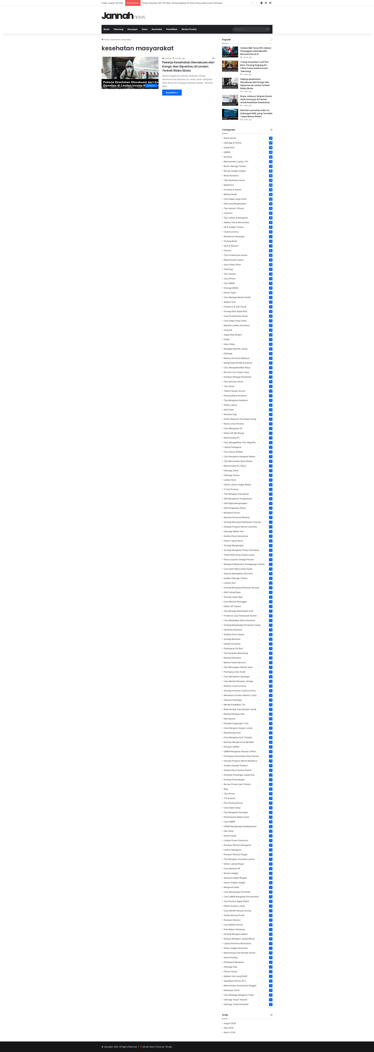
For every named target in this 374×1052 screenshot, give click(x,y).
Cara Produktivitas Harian (236, 316)
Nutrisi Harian (230, 836)
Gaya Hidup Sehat (232, 264)
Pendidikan (172, 29)
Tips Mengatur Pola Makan (236, 494)
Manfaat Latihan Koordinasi (237, 325)
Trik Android (229, 798)
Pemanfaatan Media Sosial (236, 817)
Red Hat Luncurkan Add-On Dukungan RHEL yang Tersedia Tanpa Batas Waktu (256, 113)
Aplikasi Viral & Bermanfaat (236, 222)
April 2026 (228, 1028)
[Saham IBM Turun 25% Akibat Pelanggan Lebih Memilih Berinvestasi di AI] (230, 52)
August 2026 (230, 1023)
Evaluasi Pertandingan (234, 779)
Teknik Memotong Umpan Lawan (239, 555)
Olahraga (228, 353)
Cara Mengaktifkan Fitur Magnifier (240, 442)
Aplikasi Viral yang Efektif (235, 976)
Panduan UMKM (231, 747)
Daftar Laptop (230, 405)
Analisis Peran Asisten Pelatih (237, 770)
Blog (226, 789)
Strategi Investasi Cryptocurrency (240, 690)
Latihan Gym (230, 583)
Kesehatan (157, 29)
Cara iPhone (229, 278)
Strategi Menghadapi (233, 545)
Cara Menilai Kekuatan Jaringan (238, 681)
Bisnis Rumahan (231, 175)
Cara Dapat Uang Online (235, 199)
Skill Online (229, 410)
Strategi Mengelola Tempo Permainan (241, 550)
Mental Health (230, 194)
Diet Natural (229, 719)
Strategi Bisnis (230, 241)
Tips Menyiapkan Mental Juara (238, 667)
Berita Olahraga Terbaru (235, 166)
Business (228, 157)
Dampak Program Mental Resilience (240, 761)
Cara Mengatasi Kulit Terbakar (238, 737)
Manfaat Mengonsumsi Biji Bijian (239, 742)
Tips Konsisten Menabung (236, 653)
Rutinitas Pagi (230, 414)
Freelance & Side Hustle (235, 307)
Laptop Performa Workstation (237, 943)
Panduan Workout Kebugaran (237, 845)
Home (106, 39)
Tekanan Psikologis (233, 700)
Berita (106, 29)
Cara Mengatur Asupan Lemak (238, 728)
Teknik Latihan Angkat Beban (237, 484)
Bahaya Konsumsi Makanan (237, 358)
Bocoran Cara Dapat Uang (236, 372)
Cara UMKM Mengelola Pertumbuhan (241, 896)
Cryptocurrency (231, 232)
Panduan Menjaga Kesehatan (237, 377)
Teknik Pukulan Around (234, 391)
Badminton (229, 185)
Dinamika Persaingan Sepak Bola (239, 775)
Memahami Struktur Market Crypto (240, 695)
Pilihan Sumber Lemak (234, 906)
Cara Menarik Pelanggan (235, 601)
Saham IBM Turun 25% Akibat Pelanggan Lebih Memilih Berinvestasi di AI (255, 51)
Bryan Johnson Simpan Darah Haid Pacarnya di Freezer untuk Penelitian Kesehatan (256, 99)
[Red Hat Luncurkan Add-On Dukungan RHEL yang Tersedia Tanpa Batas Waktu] (230, 114)
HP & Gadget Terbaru (234, 227)
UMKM (227, 152)
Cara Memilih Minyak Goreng (237, 910)
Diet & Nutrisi (230, 138)
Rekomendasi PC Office (235, 466)
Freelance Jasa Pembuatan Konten (240, 616)
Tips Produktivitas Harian (235, 255)
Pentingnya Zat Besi (233, 648)
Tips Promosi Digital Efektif (236, 901)
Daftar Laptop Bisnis (233, 541)
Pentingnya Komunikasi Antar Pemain (241, 756)
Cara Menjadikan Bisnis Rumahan (239, 620)
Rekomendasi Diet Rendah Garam (239, 953)
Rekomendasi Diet (232, 733)
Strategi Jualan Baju (233, 597)
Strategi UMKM (231, 288)
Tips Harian (229, 386)
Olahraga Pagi (230, 967)
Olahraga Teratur (232, 475)
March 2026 (229, 1032)
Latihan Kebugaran (232, 850)
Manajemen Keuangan (234, 236)
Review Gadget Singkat (235, 171)
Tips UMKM (229, 283)
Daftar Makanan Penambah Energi (240, 419)
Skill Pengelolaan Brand (235, 508)
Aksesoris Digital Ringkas (235, 878)
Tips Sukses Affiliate (233, 452)
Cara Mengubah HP (233, 428)
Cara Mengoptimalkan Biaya (237, 367)
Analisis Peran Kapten (234, 634)
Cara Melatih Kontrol (233, 925)
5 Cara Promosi (231, 489)
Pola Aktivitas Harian (233, 381)
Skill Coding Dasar (232, 592)
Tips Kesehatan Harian (234, 180)
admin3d (168, 58)
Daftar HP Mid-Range (234, 433)
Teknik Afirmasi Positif (234, 915)
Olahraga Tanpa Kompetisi (236, 1004)
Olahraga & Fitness (232, 143)
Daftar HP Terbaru (232, 606)
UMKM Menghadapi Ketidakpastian (240, 826)
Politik (226, 339)
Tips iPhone (229, 793)
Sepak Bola (229, 147)
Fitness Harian (230, 971)
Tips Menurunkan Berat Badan (238, 461)
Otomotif (228, 330)
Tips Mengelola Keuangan (236, 812)
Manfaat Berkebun (232, 658)
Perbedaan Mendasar (234, 962)
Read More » (172, 92)
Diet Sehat (229, 831)
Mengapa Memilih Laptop (235, 349)
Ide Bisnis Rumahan (233, 630)
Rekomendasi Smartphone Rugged (240, 985)
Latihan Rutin (230, 480)
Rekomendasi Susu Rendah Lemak (240, 709)
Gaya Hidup (229, 344)
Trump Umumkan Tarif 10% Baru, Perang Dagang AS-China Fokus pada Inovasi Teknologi (254, 67)
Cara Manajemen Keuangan (237, 676)
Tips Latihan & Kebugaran (236, 218)
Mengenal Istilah (231, 887)
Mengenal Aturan (232, 513)
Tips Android (230, 274)
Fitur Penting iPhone (233, 803)
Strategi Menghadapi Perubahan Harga (242, 625)
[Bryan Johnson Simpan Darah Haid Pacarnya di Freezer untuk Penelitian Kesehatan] (230, 100)
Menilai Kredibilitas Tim (234, 704)
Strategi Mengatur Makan (236, 934)
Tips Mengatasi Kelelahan (236, 400)
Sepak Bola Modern (233, 335)
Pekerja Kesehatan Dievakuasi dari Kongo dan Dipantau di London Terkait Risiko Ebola (181, 3)
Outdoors (228, 213)
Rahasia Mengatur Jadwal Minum (239, 939)
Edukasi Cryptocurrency (235, 686)
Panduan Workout (232, 920)
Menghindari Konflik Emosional (238, 363)
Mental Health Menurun (235, 662)
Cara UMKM (229, 822)
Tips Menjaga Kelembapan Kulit (238, 611)
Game (145, 29)
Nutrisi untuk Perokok (234, 424)
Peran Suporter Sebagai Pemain (239, 559)
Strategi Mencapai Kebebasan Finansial (242, 522)
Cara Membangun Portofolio (237, 892)
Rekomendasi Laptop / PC (236, 161)
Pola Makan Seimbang (234, 929)
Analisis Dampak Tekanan (236, 765)
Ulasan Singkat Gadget (234, 882)
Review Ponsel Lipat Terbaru (237, 784)
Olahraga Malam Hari (234, 531)
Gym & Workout (231, 246)
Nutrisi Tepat (230, 292)
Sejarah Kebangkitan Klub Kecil (238, 573)
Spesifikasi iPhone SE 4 (235, 981)
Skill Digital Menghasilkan (235, 503)
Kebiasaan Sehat (232, 990)
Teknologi (118, 29)
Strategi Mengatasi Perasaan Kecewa (241, 587)
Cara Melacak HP (232, 868)
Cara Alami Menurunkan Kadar (238, 569)
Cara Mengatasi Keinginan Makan (239, 456)
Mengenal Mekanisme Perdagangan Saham (244, 564)
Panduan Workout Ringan (235, 854)
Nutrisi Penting (231, 957)
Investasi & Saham (232, 189)
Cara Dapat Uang (232, 807)
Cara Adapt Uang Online (235, 321)
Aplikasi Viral (230, 302)
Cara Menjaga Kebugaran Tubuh (239, 995)
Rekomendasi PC (232, 438)
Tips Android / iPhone (234, 208)
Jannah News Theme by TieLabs (157, 1047)
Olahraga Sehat (231, 470)
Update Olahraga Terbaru (236, 578)
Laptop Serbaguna (232, 447)
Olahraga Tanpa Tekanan (235, 999)
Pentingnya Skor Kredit (234, 672)
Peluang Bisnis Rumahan (235, 395)
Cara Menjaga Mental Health (237, 297)
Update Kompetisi (232, 644)
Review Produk (189, 29)
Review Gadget (231, 873)
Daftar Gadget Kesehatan (236, 948)
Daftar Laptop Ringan (234, 864)
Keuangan (133, 29)
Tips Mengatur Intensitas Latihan (239, 859)
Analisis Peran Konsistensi (236, 536)
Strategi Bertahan (232, 639)
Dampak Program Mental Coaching (240, 527)
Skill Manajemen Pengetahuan (238, 498)
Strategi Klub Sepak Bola (235, 311)
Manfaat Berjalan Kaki (234, 714)
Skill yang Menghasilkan (235, 203)
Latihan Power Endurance (236, 840)
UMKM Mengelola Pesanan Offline (240, 751)
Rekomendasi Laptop (234, 260)
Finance (227, 250)
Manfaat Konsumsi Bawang (236, 517)
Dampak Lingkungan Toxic (236, 723)
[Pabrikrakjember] (123, 15)
